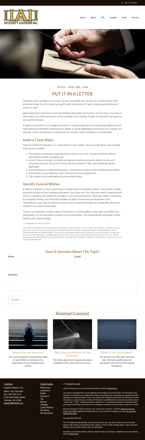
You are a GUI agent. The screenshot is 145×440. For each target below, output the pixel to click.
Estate (43, 393)
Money (43, 401)
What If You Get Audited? (117, 352)
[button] (93, 17)
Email (78, 256)
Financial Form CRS (73, 384)
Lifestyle (44, 404)
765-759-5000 (130, 2)
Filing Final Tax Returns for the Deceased (72, 354)
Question (13, 274)
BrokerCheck (112, 388)
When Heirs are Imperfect (28, 352)
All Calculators (46, 413)
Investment (45, 390)
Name (11, 256)
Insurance (44, 396)
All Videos (44, 410)
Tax (42, 398)
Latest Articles (46, 407)
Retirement (45, 387)
